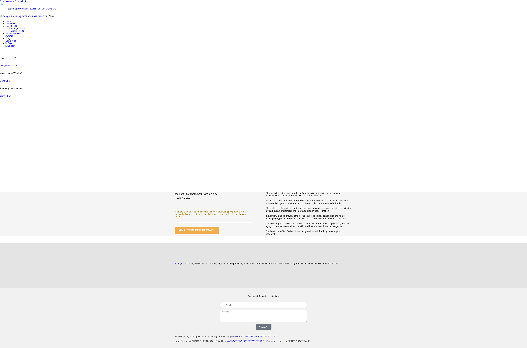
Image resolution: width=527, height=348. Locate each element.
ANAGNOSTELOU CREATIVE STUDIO (256, 336)
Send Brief (5, 81)
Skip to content (7, 1)
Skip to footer (21, 1)
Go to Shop (5, 96)
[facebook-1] (1, 50)
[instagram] (4, 50)
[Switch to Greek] (266, 43)
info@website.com (9, 65)
